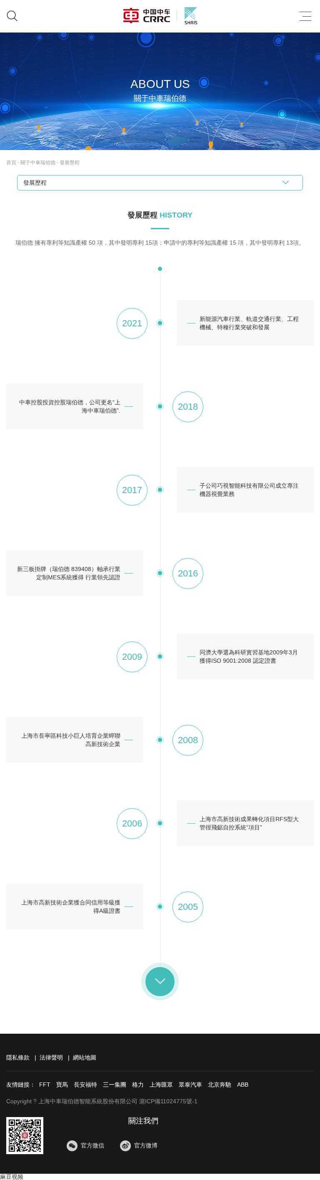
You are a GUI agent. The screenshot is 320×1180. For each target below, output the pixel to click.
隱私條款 (18, 1057)
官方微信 (92, 1145)
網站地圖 (84, 1057)
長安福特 (85, 1084)
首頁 (11, 162)
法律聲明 (51, 1057)
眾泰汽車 (190, 1084)
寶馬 (62, 1084)
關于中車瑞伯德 (37, 162)
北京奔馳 (219, 1084)
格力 (138, 1084)
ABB (242, 1084)
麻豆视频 (11, 1176)
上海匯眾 (161, 1084)
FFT (44, 1084)
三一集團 (114, 1084)
